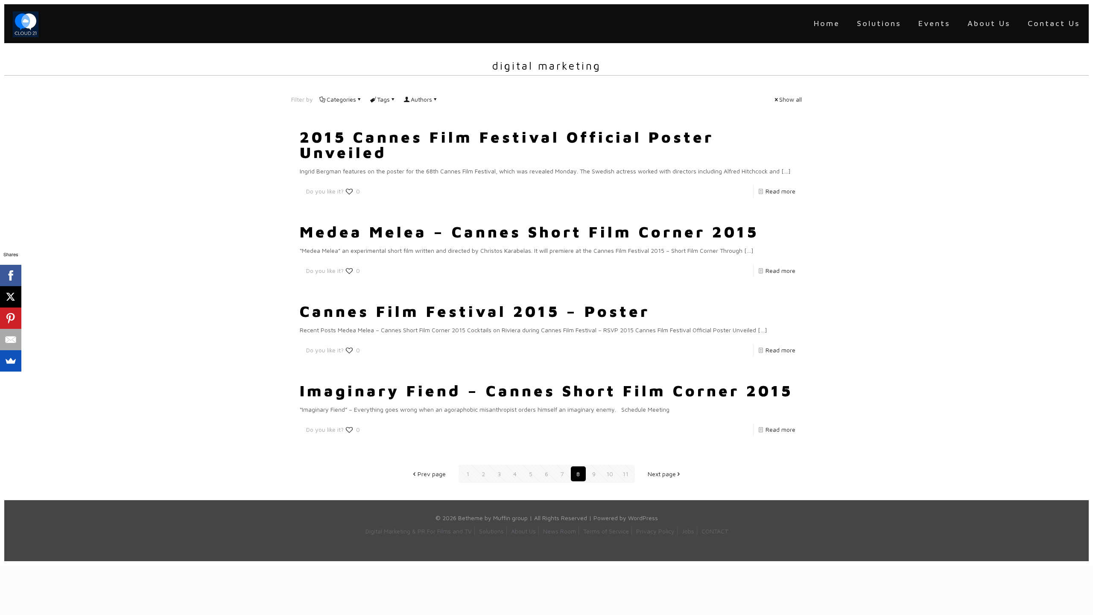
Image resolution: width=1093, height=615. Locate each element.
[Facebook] (10, 275)
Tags (383, 99)
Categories (341, 99)
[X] (10, 297)
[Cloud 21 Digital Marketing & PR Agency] (25, 23)
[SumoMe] (10, 361)
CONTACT (714, 531)
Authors (421, 99)
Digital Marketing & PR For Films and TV (418, 531)
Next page (662, 473)
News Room (559, 531)
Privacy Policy (655, 531)
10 (609, 473)
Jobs (688, 531)
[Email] (10, 339)
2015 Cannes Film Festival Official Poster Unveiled (507, 144)
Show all (790, 99)
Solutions (491, 531)
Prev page (432, 473)
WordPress (643, 517)
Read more (780, 191)
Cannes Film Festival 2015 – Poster (475, 311)
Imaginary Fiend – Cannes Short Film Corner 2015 (546, 390)
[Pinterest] (10, 318)
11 (625, 473)
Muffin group (510, 517)
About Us (523, 531)
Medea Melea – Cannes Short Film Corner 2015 (529, 232)
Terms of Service (606, 531)
